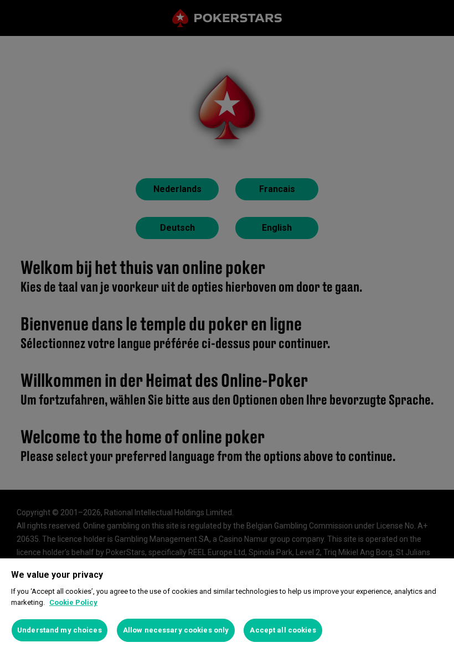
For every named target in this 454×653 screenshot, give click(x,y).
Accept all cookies (283, 630)
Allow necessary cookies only (176, 630)
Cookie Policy (73, 602)
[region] (227, 605)
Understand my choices (59, 630)
